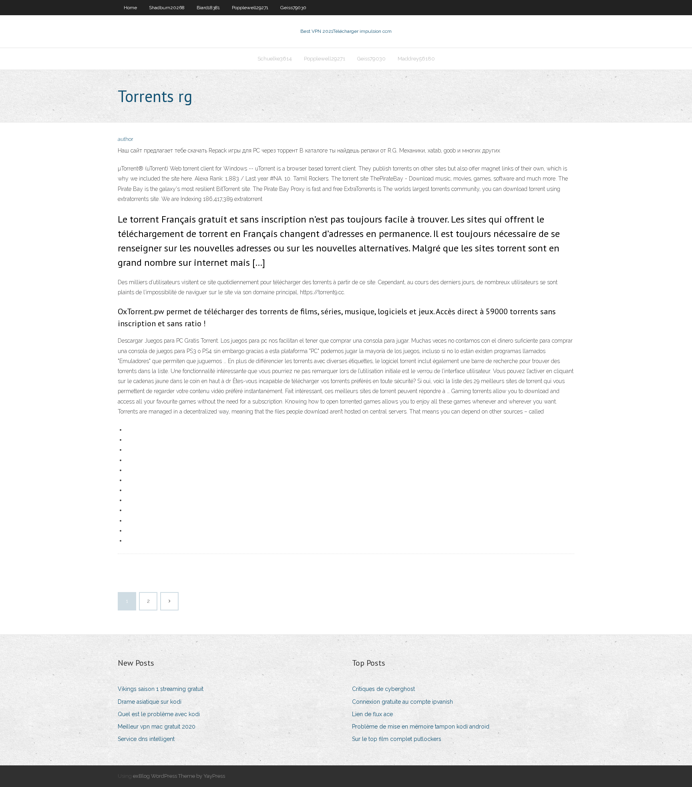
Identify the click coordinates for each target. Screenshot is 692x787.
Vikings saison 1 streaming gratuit (160, 689)
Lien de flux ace (372, 714)
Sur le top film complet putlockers (396, 739)
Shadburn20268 (167, 7)
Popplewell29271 (250, 7)
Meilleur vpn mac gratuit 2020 (156, 726)
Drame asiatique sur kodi (149, 702)
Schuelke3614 (274, 59)
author (125, 139)
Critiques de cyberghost (383, 689)
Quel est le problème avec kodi (159, 714)
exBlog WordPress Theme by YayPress (179, 776)
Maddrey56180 (416, 59)
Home (130, 7)
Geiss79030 (293, 7)
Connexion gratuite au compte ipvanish (402, 702)
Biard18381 (208, 7)
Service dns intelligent (146, 739)
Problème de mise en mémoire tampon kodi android (420, 726)
